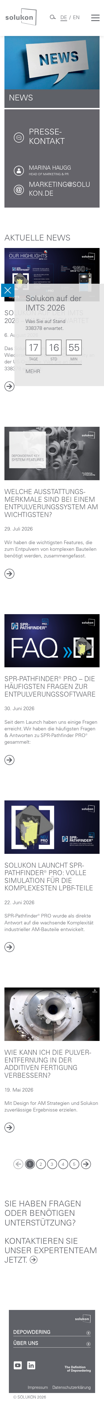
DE (63, 17)
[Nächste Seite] (86, 1164)
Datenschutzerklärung (71, 1388)
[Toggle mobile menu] (95, 18)
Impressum (38, 1388)
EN (76, 17)
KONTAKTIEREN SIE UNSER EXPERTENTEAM (50, 1251)
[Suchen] (52, 19)
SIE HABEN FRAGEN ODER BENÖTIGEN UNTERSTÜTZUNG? (42, 1214)
